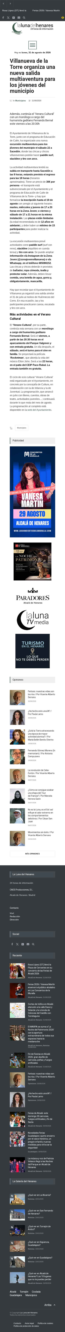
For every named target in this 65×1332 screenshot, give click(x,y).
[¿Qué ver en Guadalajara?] (17, 1261)
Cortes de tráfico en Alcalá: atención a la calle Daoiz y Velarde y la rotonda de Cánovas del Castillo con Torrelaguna (41, 1010)
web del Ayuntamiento (39, 410)
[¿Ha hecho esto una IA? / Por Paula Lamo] (17, 717)
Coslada (36, 1291)
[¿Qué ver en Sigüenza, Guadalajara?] (17, 1246)
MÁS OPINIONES (32, 854)
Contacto (17, 1323)
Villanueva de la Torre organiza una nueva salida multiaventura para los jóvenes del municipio (32, 76)
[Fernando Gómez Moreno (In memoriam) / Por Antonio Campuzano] (17, 756)
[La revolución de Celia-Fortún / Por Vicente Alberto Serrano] (17, 776)
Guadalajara (32, 1152)
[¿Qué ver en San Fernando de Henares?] (17, 1214)
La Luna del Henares (28, 1313)
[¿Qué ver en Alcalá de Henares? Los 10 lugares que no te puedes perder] (17, 1277)
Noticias (46, 1045)
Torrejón (24, 1291)
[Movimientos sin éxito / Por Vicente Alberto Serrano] (17, 838)
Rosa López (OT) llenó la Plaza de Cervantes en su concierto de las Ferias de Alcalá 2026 (14, 10)
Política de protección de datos (26, 1326)
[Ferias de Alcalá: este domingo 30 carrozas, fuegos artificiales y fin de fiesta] (17, 1119)
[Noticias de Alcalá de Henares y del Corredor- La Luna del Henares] (32, 31)
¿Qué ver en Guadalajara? (40, 1257)
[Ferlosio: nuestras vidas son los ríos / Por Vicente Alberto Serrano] (17, 697)
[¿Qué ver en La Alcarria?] (17, 1199)
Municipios (20, 100)
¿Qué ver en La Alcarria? (39, 1195)
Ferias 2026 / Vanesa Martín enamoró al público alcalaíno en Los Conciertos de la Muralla (46, 10)
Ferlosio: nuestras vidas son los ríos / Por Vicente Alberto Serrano (41, 694)
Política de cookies (45, 1323)
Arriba (47, 1305)
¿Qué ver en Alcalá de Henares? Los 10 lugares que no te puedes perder (39, 1276)
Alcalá (13, 1291)
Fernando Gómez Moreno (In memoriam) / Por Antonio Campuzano (41, 753)
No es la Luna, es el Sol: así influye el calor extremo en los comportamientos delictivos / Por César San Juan (40, 815)
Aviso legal (29, 1323)
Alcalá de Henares (35, 977)
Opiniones (32, 1083)
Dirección (14, 919)
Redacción (15, 916)
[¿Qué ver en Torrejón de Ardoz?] (17, 1230)
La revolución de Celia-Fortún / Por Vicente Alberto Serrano (41, 773)
